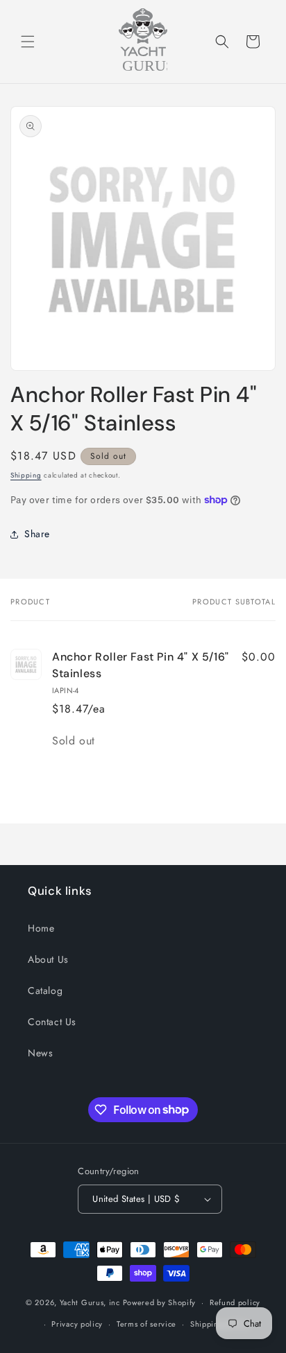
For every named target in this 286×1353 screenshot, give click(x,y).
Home (41, 928)
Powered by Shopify (159, 1302)
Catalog (45, 990)
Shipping (26, 475)
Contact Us (52, 1022)
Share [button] (37, 534)
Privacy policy (77, 1323)
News (40, 1053)
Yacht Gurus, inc (90, 1302)
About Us (48, 959)
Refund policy (235, 1302)
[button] (27, 41)
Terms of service (146, 1323)
